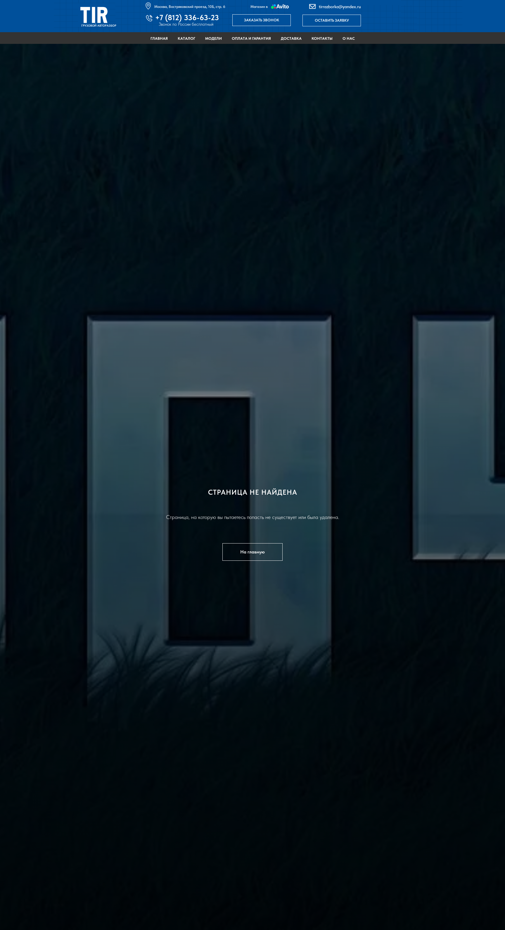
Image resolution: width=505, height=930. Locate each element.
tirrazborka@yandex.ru (340, 6)
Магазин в (259, 6)
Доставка (291, 38)
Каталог (186, 38)
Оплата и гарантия (251, 38)
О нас (349, 38)
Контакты (322, 38)
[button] (261, 20)
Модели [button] (213, 38)
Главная (159, 38)
